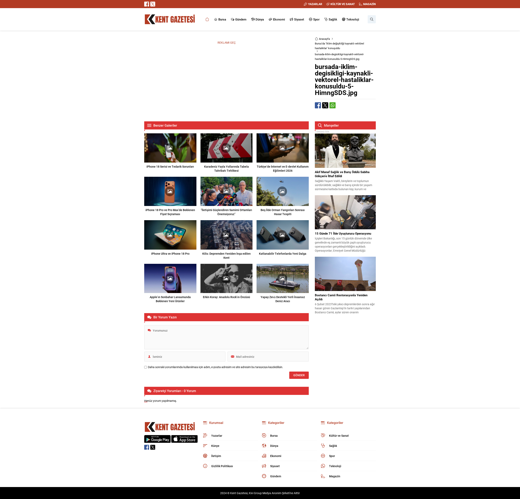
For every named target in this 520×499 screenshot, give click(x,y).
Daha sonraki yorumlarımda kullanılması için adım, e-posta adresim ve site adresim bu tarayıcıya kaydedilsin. (215, 367)
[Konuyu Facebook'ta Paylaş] (318, 105)
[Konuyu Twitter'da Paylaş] (325, 105)
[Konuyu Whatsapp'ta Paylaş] (332, 105)
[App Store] (184, 441)
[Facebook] (146, 4)
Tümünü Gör (322, 131)
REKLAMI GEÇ (227, 42)
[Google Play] (157, 441)
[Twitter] (152, 4)
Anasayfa (324, 39)
